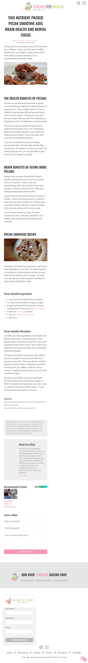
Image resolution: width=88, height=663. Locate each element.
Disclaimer (62, 653)
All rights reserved (30, 657)
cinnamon (20, 311)
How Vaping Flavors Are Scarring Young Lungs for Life (9, 503)
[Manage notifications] (82, 658)
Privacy (49, 653)
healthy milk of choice (25, 314)
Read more (23, 475)
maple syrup (39, 308)
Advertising (23, 653)
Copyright (76, 653)
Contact (36, 653)
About (9, 653)
